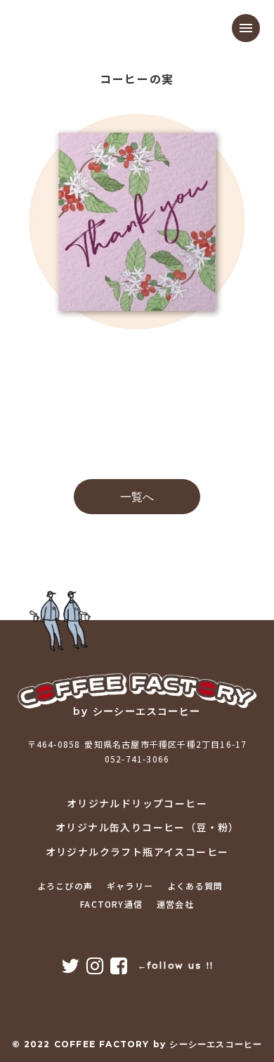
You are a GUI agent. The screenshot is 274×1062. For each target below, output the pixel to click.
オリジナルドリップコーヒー (137, 803)
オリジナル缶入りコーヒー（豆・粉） (148, 827)
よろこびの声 (65, 886)
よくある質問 (195, 886)
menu (245, 28)
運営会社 (175, 904)
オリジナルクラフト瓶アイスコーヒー (137, 852)
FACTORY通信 (111, 904)
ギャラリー (130, 886)
